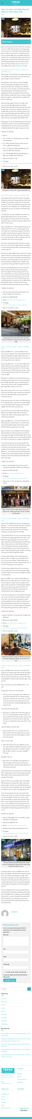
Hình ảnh (4, 1014)
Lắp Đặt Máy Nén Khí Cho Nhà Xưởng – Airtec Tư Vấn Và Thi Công (16, 1056)
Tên (4, 949)
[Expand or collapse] (29, 41)
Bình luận (6, 935)
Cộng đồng (19, 1082)
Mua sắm (3, 1102)
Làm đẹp (4, 1017)
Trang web (6, 964)
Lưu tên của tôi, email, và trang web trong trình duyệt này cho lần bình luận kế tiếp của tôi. (15, 974)
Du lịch (3, 1008)
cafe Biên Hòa (19, 66)
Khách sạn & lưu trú (5, 1107)
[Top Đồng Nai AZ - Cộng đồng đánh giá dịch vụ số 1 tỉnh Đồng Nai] (16, 3)
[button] (2, 3)
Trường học (4, 1024)
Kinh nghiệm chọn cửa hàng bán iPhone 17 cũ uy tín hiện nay (15, 1034)
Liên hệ (19, 1076)
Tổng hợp (4, 1021)
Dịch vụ (3, 1105)
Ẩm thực (3, 998)
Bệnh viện (4, 1002)
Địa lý (3, 1011)
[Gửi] (29, 989)
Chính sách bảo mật (22, 1079)
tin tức (7, 1094)
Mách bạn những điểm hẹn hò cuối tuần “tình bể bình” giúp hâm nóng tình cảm (15, 1040)
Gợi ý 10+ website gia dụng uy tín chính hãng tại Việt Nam (15, 1045)
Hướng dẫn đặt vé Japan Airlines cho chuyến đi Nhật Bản (15, 1050)
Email (4, 956)
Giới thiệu (19, 1073)
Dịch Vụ (3, 1005)
